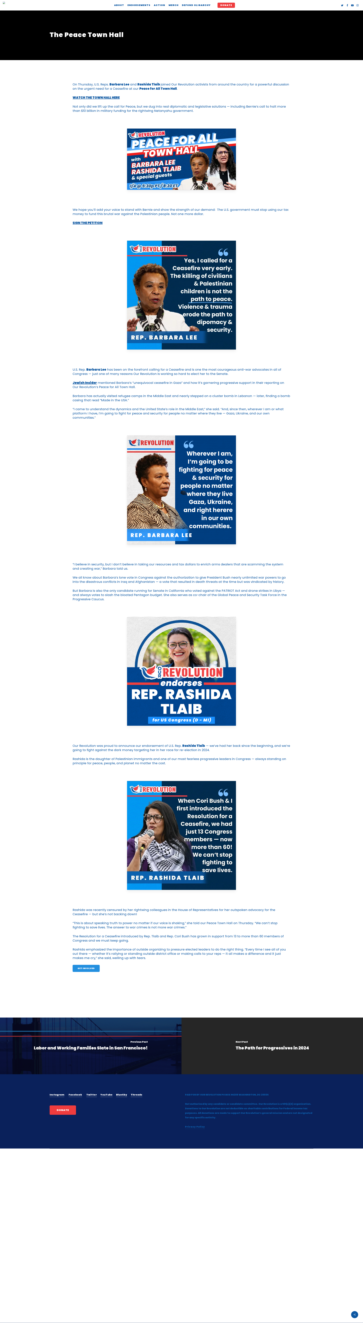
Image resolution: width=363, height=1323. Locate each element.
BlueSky (121, 1094)
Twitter (91, 1094)
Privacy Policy (195, 1126)
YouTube (106, 1094)
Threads (136, 1094)
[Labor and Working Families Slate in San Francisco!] (91, 1046)
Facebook (75, 1094)
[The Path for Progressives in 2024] (272, 1046)
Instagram (57, 1094)
